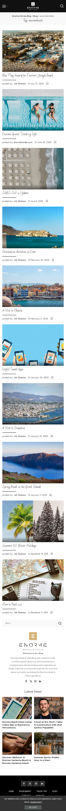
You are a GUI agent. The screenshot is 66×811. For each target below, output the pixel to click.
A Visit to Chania (12, 311)
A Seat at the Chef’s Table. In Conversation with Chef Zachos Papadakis (48, 725)
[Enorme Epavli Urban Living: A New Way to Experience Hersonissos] (17, 708)
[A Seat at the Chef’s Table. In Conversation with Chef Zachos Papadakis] (49, 708)
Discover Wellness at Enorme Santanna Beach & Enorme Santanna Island (16, 760)
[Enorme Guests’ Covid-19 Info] (33, 110)
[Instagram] (35, 681)
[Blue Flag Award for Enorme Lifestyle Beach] (33, 51)
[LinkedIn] (40, 681)
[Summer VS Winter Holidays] (33, 521)
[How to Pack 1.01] (33, 580)
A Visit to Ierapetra (13, 428)
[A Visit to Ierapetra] (33, 403)
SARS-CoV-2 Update (15, 193)
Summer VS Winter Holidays (19, 546)
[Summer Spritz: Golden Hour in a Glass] (49, 743)
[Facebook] (26, 681)
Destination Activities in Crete (19, 252)
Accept (33, 807)
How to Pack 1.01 (12, 604)
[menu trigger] (5, 6)
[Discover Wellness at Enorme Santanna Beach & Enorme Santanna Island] (17, 743)
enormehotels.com (23, 142)
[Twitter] (31, 681)
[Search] (62, 6)
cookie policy (36, 802)
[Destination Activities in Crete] (33, 227)
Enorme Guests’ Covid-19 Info (19, 134)
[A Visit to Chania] (33, 286)
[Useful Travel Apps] (33, 345)
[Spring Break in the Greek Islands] (33, 462)
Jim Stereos (20, 84)
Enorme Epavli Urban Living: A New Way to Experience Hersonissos (17, 725)
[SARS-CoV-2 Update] (33, 168)
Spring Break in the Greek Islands (21, 487)
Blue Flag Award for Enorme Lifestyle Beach (27, 76)
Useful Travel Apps (12, 369)
